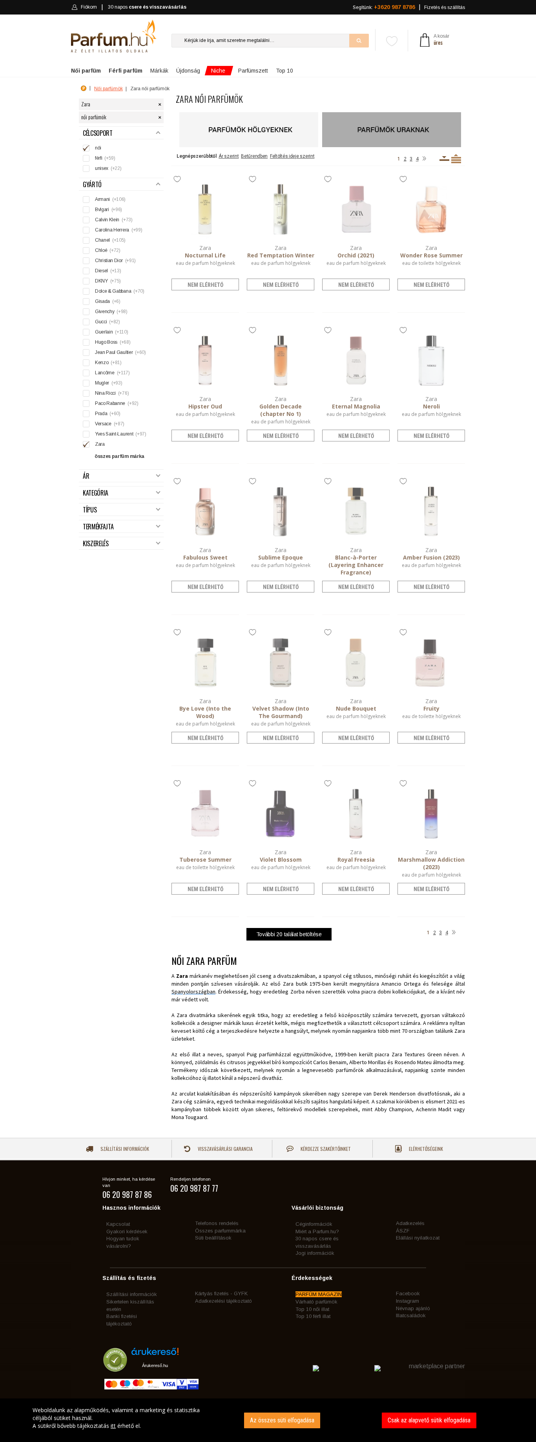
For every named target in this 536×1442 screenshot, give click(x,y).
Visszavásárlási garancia (225, 1148)
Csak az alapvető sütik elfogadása (429, 1420)
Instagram (407, 1301)
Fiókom (89, 7)
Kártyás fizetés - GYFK (221, 1293)
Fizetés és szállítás (444, 7)
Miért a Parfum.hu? (317, 1231)
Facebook (408, 1293)
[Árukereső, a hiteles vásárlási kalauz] (115, 1368)
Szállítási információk (124, 1148)
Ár (86, 476)
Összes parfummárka (220, 1231)
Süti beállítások (213, 1238)
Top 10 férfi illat (312, 1316)
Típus (90, 509)
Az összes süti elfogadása (282, 1420)
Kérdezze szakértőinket (325, 1148)
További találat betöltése (289, 934)
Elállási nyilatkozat (417, 1238)
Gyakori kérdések (127, 1231)
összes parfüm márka (119, 456)
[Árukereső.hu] (155, 1354)
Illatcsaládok (411, 1315)
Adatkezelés (410, 1223)
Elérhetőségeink (425, 1148)
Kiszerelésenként (444, 158)
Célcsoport (98, 133)
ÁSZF (403, 1231)
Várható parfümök (316, 1302)
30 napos (147, 7)
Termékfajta (98, 526)
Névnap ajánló (413, 1308)
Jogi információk (314, 1253)
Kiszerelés (96, 543)
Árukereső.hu (155, 1365)
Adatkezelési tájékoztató (223, 1301)
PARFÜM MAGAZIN (318, 1294)
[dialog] (268, 1420)
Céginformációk (313, 1224)
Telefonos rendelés (217, 1223)
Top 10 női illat (312, 1309)
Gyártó (92, 184)
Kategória (95, 493)
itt (113, 1425)
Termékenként (456, 158)
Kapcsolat (118, 1224)
